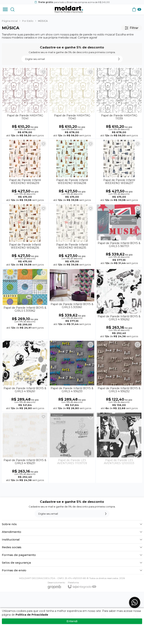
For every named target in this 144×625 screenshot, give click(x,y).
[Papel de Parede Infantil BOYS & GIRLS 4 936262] (119, 303)
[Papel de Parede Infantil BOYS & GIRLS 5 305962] (25, 303)
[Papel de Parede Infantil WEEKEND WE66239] (25, 171)
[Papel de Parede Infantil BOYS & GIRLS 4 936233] (72, 375)
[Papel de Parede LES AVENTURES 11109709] (72, 447)
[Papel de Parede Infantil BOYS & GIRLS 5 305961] (72, 303)
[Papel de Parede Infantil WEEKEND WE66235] (72, 235)
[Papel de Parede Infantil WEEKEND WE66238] (72, 171)
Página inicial (10, 20)
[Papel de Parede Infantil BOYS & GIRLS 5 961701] (119, 235)
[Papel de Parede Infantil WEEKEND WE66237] (119, 171)
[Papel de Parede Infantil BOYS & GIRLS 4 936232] (119, 375)
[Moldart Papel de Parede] (69, 9)
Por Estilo (27, 20)
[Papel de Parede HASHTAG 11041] (25, 102)
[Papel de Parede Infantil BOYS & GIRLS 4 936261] (25, 375)
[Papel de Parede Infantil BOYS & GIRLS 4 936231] (25, 447)
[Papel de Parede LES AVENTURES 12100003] (119, 447)
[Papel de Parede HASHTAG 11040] (72, 102)
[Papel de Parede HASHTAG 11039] (119, 102)
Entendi (72, 621)
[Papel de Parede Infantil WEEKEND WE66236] (25, 235)
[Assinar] (119, 59)
